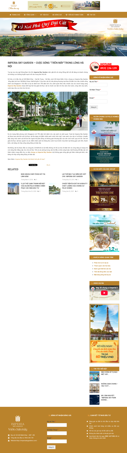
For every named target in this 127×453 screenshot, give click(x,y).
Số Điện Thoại (95, 90)
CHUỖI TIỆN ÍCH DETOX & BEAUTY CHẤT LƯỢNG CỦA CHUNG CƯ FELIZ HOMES (74, 186)
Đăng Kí (93, 107)
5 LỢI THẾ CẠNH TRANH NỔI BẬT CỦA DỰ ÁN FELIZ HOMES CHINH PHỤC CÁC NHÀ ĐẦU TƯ (33, 186)
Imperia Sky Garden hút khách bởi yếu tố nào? (30, 159)
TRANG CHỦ (16, 15)
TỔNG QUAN (30, 15)
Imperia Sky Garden (15, 86)
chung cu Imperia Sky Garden (41, 152)
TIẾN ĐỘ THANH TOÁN (75, 15)
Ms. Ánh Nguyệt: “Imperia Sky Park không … (108, 398)
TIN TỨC (92, 15)
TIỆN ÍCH (45, 15)
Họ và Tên (93, 82)
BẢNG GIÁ (58, 15)
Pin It (48, 165)
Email (92, 98)
